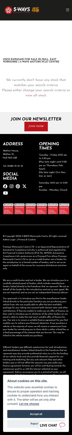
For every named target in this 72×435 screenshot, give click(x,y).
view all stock (36, 95)
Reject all (36, 423)
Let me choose (29, 403)
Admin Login (9, 240)
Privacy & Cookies (27, 240)
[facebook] (6, 186)
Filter (59, 26)
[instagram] (12, 186)
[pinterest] (19, 186)
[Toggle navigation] (68, 10)
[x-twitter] (25, 186)
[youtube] (6, 193)
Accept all (36, 414)
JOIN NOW (36, 126)
